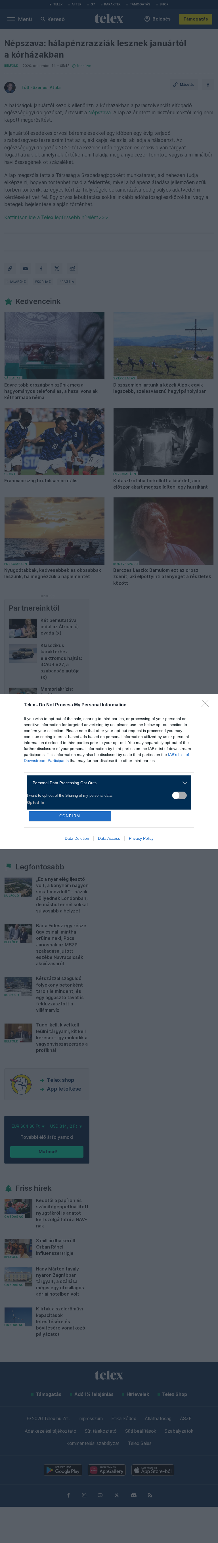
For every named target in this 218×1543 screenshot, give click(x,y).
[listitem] (107, 783)
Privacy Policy (141, 838)
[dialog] (109, 771)
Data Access (109, 838)
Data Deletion (77, 838)
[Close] (207, 705)
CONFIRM (69, 816)
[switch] (179, 795)
